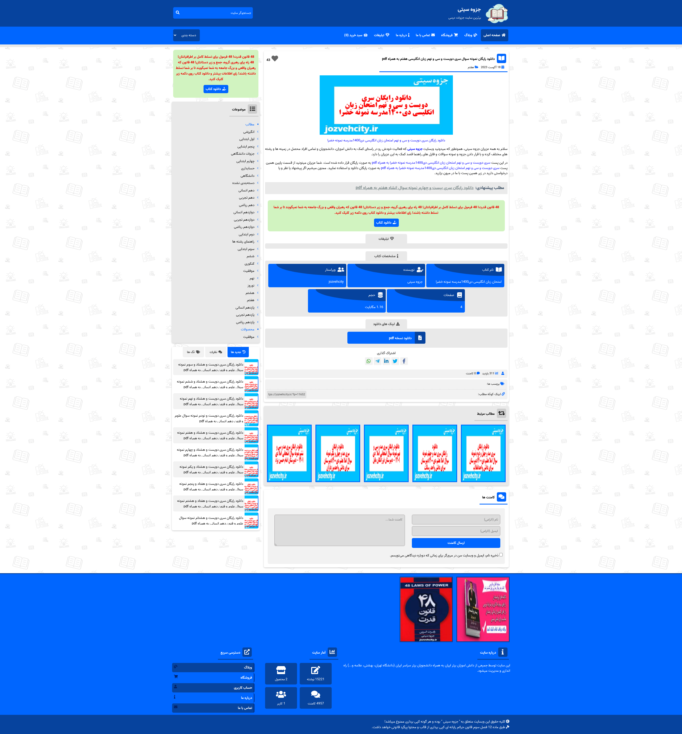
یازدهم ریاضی (245, 322)
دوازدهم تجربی (244, 220)
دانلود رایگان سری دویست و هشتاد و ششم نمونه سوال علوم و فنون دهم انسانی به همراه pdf (210, 384)
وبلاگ (468, 35)
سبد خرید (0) (353, 35)
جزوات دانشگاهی (242, 154)
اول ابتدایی (246, 139)
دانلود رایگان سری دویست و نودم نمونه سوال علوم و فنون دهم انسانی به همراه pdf (209, 418)
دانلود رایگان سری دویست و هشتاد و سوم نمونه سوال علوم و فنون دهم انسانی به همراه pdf (210, 367)
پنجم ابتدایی (245, 146)
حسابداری (247, 168)
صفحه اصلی (492, 35)
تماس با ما (423, 35)
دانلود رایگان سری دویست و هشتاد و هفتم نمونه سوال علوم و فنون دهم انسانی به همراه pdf (210, 435)
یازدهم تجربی (245, 315)
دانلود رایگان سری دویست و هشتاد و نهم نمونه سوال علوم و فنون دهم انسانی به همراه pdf (211, 401)
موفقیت (248, 271)
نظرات (213, 352)
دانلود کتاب (383, 222)
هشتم (250, 293)
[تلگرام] (377, 361)
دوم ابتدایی (246, 234)
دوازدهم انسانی (243, 212)
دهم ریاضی (246, 205)
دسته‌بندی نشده (243, 183)
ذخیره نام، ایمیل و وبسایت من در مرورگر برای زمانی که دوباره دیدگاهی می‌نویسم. (444, 555)
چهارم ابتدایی (245, 161)
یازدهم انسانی (245, 307)
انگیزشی (248, 132)
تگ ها (191, 352)
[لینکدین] (386, 361)
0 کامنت (471, 373)
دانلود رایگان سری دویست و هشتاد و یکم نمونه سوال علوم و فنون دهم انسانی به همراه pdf (211, 469)
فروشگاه (447, 35)
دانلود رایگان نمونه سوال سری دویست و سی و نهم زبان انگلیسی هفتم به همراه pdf (438, 59)
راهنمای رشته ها (243, 241)
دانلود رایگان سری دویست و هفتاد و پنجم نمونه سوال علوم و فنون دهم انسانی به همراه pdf (211, 486)
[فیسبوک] (404, 361)
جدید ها (236, 352)
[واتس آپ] (369, 361)
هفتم (471, 67)
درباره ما (401, 35)
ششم (250, 256)
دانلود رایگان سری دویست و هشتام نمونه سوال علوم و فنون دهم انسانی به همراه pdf (211, 520)
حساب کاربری (243, 688)
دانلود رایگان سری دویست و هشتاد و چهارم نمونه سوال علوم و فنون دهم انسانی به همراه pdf (210, 452)
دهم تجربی (246, 197)
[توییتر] (395, 361)
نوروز (250, 285)
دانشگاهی (247, 176)
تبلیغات (379, 35)
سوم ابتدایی (246, 249)
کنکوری (249, 263)
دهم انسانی (246, 190)
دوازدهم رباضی (244, 227)
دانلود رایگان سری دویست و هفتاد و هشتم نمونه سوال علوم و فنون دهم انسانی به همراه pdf (210, 503)
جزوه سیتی (415, 149)
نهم (252, 278)
